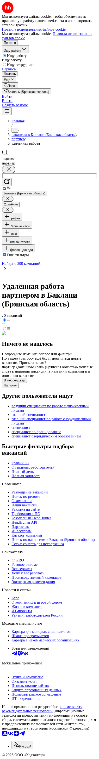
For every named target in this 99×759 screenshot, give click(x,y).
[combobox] (24, 158)
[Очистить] (8, 169)
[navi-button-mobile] (7, 111)
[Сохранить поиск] (7, 182)
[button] (7, 96)
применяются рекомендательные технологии (42, 709)
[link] (10, 85)
